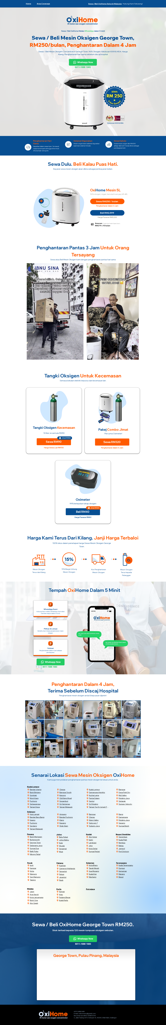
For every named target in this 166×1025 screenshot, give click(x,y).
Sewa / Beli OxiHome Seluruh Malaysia (105, 4)
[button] (43, 3)
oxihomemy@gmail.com (87, 1013)
